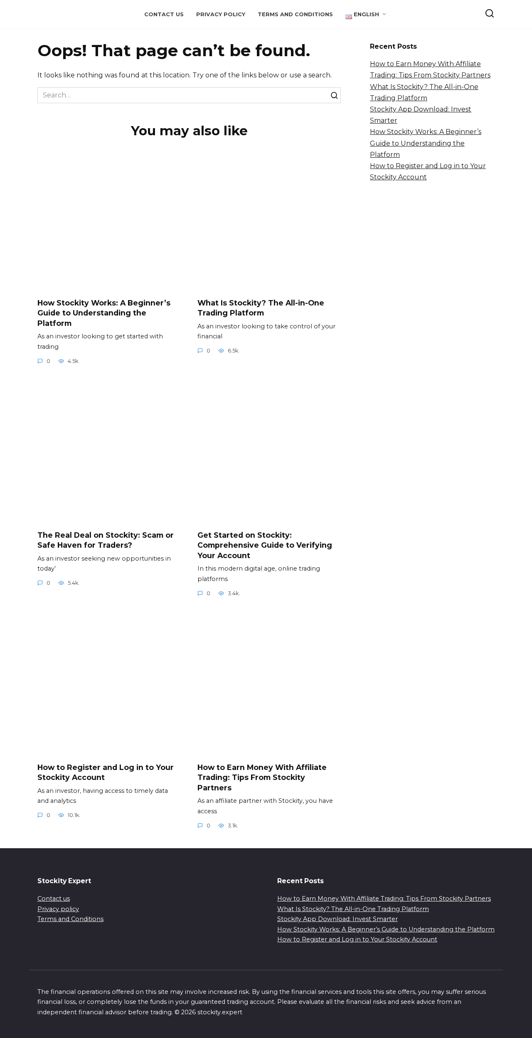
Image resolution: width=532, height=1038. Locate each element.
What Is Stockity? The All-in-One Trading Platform (260, 307)
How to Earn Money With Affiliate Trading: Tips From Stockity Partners (262, 777)
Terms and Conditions (295, 14)
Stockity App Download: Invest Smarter (337, 919)
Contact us (164, 14)
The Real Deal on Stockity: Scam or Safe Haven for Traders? (105, 539)
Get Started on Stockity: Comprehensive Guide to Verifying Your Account (264, 544)
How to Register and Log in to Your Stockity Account (357, 939)
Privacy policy (220, 14)
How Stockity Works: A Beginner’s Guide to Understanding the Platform (103, 312)
